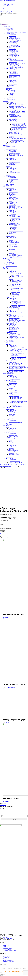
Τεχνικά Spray (9, 185)
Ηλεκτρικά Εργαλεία (10, 236)
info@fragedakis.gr (10, 0)
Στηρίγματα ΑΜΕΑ (15, 294)
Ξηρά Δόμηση (9, 58)
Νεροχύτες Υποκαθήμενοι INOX (19, 349)
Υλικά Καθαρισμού (10, 99)
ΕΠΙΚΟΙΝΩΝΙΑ (7, 5)
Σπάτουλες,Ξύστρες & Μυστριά (16, 231)
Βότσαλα (11, 388)
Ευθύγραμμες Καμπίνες (16, 301)
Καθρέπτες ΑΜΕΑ (15, 296)
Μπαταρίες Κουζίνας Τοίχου (15, 371)
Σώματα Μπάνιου (10, 458)
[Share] (2, 974)
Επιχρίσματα (11, 77)
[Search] (1, 15)
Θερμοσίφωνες (9, 457)
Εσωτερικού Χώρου (10, 146)
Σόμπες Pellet (12, 431)
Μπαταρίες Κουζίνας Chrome (15, 363)
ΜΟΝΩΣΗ (5, 101)
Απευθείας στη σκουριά (14, 153)
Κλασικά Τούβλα (13, 81)
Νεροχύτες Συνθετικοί (14, 355)
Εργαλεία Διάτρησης (13, 212)
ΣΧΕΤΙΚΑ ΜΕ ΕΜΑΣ (8, 4)
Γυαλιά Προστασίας (13, 192)
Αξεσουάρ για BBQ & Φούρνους (19, 401)
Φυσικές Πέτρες (9, 375)
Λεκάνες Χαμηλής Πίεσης (17, 273)
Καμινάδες (8, 437)
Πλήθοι (7, 86)
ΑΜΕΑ (10, 289)
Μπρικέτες (11, 448)
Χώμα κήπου (12, 394)
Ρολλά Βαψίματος (13, 182)
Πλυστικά (11, 247)
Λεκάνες (11, 272)
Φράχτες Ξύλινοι (15, 403)
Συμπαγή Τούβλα (13, 84)
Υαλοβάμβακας (12, 110)
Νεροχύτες (8, 344)
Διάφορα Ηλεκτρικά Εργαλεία (15, 257)
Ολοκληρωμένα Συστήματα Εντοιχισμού (18, 338)
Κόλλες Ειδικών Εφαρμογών (15, 40)
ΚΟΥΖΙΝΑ (5, 342)
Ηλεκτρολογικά (9, 411)
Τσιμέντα (8, 89)
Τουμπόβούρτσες (13, 453)
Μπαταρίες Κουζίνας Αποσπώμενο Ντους (18, 367)
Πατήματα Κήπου (13, 392)
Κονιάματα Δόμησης (13, 45)
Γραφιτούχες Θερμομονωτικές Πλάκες (17, 107)
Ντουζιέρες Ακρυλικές (16, 286)
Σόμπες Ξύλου (12, 429)
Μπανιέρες (8, 314)
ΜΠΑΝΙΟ (5, 268)
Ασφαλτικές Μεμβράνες (17, 140)
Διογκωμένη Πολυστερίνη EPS (16, 106)
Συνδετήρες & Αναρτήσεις (15, 65)
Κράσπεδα (11, 93)
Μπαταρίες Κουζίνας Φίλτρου (15, 368)
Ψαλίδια (13, 221)
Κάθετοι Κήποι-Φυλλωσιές (17, 406)
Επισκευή (8, 175)
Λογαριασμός (6, 945)
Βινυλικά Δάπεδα (10, 262)
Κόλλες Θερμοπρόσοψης (14, 41)
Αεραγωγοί (11, 440)
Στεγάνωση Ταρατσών (14, 132)
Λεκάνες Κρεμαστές (16, 275)
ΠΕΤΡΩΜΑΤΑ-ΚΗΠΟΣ (8, 374)
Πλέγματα (8, 98)
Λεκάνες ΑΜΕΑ (15, 290)
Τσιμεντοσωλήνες (13, 97)
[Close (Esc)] (0, 974)
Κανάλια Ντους (9, 340)
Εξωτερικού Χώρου (10, 147)
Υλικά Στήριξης (12, 72)
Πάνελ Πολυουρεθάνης (14, 115)
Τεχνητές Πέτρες (9, 380)
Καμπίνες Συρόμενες (16, 302)
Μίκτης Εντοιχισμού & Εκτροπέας (16, 335)
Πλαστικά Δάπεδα (10, 263)
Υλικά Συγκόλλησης (13, 73)
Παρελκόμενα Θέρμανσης (12, 450)
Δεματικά (11, 418)
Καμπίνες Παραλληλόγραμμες (18, 305)
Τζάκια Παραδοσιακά (13, 436)
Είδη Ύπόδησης (12, 194)
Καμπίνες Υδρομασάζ (14, 309)
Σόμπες (7, 427)
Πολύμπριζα (11, 415)
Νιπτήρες (11, 279)
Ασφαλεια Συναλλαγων (8, 961)
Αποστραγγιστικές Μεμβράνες (18, 138)
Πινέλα (10, 181)
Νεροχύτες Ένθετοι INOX (17, 348)
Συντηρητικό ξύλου (13, 163)
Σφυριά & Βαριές (13, 232)
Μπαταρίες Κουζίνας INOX (15, 364)
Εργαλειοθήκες (12, 234)
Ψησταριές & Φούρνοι (14, 396)
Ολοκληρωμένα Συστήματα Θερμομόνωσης (15, 117)
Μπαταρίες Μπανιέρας (14, 327)
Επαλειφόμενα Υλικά (13, 121)
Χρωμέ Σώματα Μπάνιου (14, 461)
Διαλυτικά (8, 166)
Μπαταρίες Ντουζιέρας (14, 328)
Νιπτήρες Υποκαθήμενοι (17, 284)
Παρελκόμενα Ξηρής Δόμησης (16, 67)
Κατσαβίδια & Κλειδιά (14, 225)
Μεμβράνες (11, 137)
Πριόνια (13, 220)
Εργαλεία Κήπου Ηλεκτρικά (15, 207)
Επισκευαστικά (12, 36)
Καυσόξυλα (11, 449)
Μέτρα (13, 229)
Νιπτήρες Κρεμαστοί (16, 281)
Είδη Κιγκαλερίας (10, 409)
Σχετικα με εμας (6, 956)
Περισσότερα (6, 617)
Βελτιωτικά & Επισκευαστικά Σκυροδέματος (16, 32)
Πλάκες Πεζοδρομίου (14, 95)
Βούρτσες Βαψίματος (13, 179)
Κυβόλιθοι (11, 94)
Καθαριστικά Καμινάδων (14, 454)
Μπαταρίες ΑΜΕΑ (15, 292)
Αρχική (1, 464)
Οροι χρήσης (6, 958)
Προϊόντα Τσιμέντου (10, 90)
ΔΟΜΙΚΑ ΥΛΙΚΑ (7, 27)
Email (3, 814)
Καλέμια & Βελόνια (13, 223)
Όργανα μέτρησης (13, 227)
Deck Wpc (8, 264)
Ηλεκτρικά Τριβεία (13, 244)
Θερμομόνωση (9, 102)
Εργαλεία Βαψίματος (10, 176)
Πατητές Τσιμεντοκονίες (14, 46)
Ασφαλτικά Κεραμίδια (14, 55)
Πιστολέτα (11, 250)
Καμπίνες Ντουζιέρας (13, 299)
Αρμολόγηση (9, 30)
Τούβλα (7, 78)
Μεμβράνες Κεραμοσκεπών (17, 141)
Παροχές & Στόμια (13, 336)
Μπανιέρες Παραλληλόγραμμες (16, 316)
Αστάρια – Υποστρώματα (11, 149)
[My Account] (3, 21)
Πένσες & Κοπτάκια (16, 219)
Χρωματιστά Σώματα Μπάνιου (16, 462)
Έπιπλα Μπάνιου (9, 341)
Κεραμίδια (8, 47)
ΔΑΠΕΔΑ (5, 258)
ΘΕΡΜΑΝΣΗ (6, 425)
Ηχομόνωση (8, 143)
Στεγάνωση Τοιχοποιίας (14, 133)
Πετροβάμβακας (12, 108)
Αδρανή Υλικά (9, 28)
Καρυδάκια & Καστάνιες (14, 224)
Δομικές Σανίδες (12, 71)
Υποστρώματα (12, 164)
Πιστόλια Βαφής (12, 251)
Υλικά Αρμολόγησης (13, 64)
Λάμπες (10, 416)
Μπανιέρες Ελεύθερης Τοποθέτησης (17, 320)
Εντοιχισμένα (9, 332)
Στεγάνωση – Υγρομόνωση (12, 119)
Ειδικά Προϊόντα (9, 167)
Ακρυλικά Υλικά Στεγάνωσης (18, 123)
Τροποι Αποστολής (7, 949)
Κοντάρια (11, 180)
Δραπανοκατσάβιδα (13, 241)
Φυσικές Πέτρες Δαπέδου (14, 379)
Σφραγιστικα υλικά (13, 142)
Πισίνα (10, 171)
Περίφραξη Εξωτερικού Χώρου (16, 402)
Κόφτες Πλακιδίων (15, 218)
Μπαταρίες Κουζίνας (10, 361)
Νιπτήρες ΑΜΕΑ (15, 293)
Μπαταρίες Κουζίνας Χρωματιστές (17, 366)
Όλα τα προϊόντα (12, 34)
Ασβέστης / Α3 (9, 29)
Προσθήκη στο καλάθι (11, 687)
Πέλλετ (10, 446)
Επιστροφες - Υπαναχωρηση (9, 950)
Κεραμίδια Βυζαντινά (13, 54)
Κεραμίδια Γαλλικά (13, 51)
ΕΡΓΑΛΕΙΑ (5, 186)
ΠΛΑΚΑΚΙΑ (6, 267)
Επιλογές (8, 722)
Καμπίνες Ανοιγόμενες (16, 303)
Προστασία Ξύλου (10, 158)
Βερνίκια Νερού (12, 160)
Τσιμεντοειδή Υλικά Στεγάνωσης (19, 127)
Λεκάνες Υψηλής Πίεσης (17, 276)
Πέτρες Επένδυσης (13, 383)
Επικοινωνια (6, 957)
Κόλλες (7, 419)
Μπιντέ (10, 277)
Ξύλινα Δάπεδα (9, 260)
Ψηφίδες (10, 389)
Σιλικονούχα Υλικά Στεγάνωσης (18, 125)
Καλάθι (4, 946)
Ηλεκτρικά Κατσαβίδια (14, 242)
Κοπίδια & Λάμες (15, 216)
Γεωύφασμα (11, 136)
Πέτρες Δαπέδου (12, 384)
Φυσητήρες (11, 253)
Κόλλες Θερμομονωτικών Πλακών (17, 112)
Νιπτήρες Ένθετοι (15, 283)
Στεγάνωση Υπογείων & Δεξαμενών (17, 134)
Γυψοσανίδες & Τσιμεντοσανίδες (16, 60)
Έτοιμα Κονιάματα (10, 33)
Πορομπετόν (9, 88)
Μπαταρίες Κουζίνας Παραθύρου (16, 370)
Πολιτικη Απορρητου (8, 960)
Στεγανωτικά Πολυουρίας (17, 128)
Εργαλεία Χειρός (10, 210)
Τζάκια (7, 432)
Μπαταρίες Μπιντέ (13, 329)
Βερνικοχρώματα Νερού (14, 162)
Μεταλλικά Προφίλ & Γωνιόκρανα (17, 63)
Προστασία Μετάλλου (11, 150)
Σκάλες (7, 423)
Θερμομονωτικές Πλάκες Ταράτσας (17, 111)
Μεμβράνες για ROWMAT (15, 76)
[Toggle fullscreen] (3, 974)
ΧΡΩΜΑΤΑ (5, 145)
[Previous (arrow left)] (0, 975)
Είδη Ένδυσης (12, 193)
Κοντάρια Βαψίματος (13, 199)
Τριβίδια (10, 233)
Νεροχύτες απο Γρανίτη (14, 350)
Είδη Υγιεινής (9, 270)
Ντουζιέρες (11, 285)
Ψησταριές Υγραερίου (16, 398)
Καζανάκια (8, 310)
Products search (3, 13)
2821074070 (3, 0)
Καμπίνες (8, 297)
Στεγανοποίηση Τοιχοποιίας (12, 173)
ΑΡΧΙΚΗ (5, 3)
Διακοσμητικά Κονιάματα (14, 38)
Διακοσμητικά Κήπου (14, 390)
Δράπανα (11, 240)
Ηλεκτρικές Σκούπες (13, 246)
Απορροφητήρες (9, 372)
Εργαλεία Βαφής (12, 249)
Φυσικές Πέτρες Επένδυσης (15, 377)
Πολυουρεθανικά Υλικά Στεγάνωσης (16, 130)
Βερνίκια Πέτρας (12, 169)
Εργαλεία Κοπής (12, 215)
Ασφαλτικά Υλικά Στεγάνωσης (18, 124)
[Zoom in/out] (4, 974)
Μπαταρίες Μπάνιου (10, 323)
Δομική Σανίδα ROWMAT (12, 68)
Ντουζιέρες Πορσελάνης (17, 288)
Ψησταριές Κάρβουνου (16, 397)
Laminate (8, 259)
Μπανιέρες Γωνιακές (13, 319)
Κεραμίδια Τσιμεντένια (14, 53)
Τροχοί (10, 238)
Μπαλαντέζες (12, 414)
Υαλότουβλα (11, 85)
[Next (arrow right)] (2, 975)
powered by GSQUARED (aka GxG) (14, 971)
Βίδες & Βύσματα (13, 62)
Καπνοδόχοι (11, 442)
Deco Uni (11, 393)
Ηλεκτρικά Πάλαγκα (13, 254)
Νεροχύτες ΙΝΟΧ (13, 346)
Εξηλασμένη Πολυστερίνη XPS (16, 104)
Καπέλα (10, 441)
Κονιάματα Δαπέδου (13, 43)
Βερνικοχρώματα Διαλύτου (15, 154)
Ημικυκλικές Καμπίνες (16, 306)
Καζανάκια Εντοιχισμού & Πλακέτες (17, 312)
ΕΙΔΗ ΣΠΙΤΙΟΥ (6, 407)
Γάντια (10, 190)
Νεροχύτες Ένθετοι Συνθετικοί (18, 357)
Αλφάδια (13, 228)
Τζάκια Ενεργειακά (13, 435)
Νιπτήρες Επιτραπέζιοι (16, 280)
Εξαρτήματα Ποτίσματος (14, 208)
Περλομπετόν (12, 114)
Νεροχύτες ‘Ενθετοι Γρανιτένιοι (18, 351)
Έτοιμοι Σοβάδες (12, 37)
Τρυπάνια (13, 214)
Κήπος (7, 385)
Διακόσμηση (9, 424)
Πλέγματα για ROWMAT (14, 75)
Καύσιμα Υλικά (9, 444)
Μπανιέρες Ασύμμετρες (14, 318)
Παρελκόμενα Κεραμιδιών (15, 56)
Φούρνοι (13, 399)
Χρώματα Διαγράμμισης (14, 172)
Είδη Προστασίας (10, 188)
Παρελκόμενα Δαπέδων (11, 266)
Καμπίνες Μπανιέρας (13, 307)
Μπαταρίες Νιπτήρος (13, 325)
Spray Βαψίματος (10, 184)
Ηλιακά (7, 455)
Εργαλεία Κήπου (9, 203)
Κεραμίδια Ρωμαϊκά (13, 50)
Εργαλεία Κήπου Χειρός (14, 206)
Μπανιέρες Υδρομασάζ (14, 322)
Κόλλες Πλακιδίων (13, 42)
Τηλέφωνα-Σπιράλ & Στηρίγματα (16, 337)
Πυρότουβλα (12, 82)
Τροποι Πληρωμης (7, 948)
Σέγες (10, 245)
